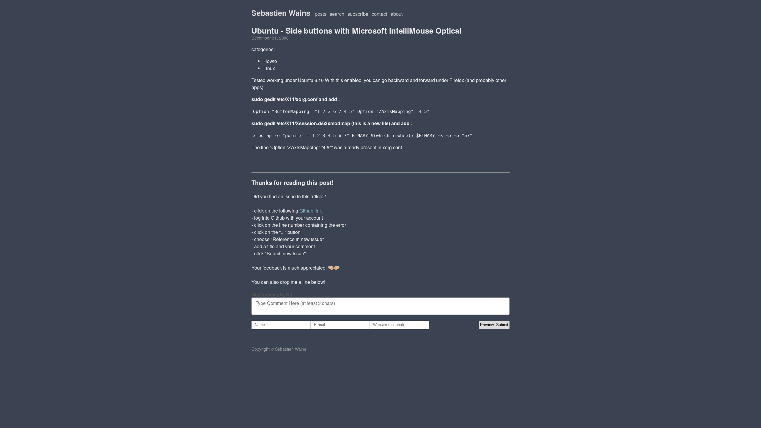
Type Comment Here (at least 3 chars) (295, 303)
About (397, 13)
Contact (379, 13)
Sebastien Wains (280, 12)
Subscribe (358, 13)
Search (337, 13)
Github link (310, 210)
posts (320, 13)
